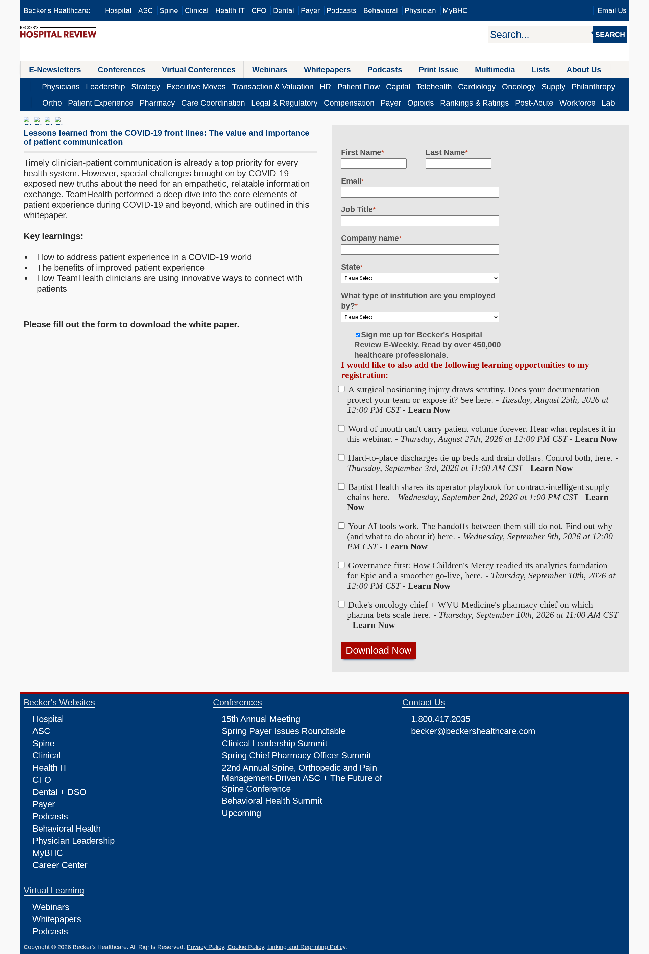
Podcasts (342, 10)
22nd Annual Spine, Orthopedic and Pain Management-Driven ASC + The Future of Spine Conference (302, 778)
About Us (584, 69)
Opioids (420, 102)
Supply (554, 86)
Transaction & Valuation (273, 86)
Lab (608, 102)
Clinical (197, 10)
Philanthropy (593, 86)
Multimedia (495, 69)
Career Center (60, 865)
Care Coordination (213, 102)
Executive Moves (196, 86)
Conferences (121, 69)
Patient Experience (101, 102)
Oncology (518, 86)
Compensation (349, 102)
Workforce (577, 102)
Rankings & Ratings (474, 102)
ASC (145, 10)
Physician (420, 10)
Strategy (145, 86)
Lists (541, 69)
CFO (258, 10)
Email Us (612, 10)
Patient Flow (358, 86)
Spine (169, 10)
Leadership (105, 86)
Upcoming (241, 813)
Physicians (61, 86)
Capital (398, 86)
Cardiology (477, 86)
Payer (310, 10)
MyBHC (455, 10)
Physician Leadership (73, 841)
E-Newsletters (55, 69)
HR (325, 86)
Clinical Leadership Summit (274, 743)
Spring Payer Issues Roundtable (283, 731)
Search (610, 34)
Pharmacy (157, 102)
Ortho (52, 102)
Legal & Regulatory (284, 102)
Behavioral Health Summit (272, 801)
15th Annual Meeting (261, 719)
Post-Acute (534, 102)
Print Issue (438, 69)
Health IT (230, 10)
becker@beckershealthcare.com (473, 731)
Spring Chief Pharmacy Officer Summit (296, 755)
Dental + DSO (59, 792)
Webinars (269, 69)
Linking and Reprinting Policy (306, 947)
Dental (283, 10)
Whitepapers (327, 69)
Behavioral (380, 10)
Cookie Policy (245, 947)
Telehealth (434, 86)
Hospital (118, 10)
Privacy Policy (205, 947)
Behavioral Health (66, 828)
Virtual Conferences (199, 69)
